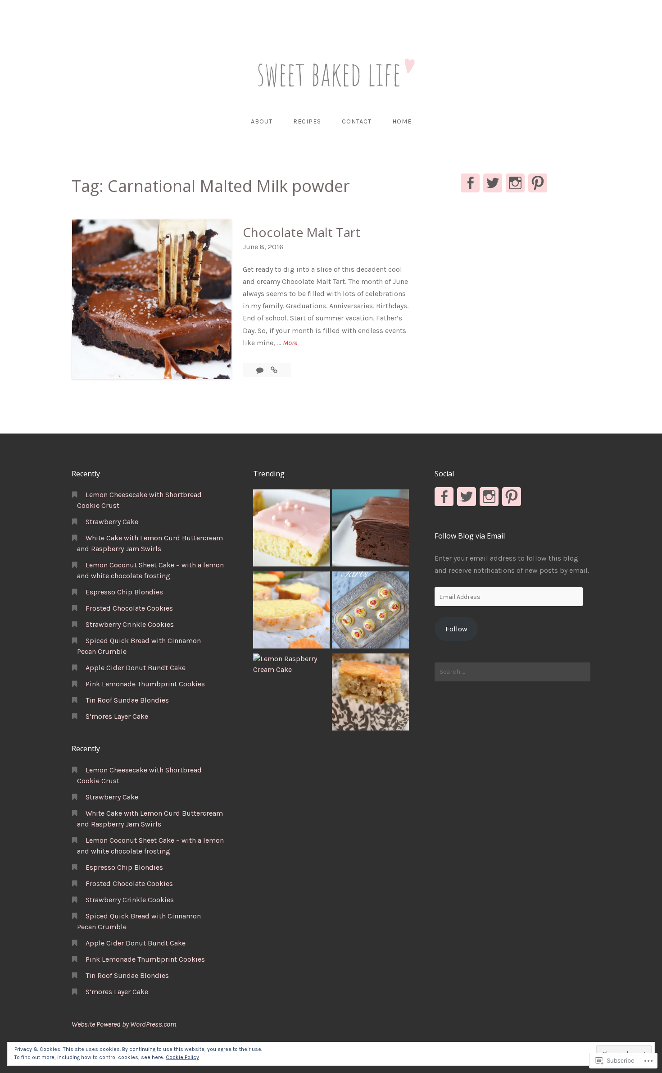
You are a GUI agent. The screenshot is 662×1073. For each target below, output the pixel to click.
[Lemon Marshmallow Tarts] (370, 611)
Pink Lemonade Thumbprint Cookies (145, 684)
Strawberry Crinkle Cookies (130, 624)
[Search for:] (512, 671)
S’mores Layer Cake (117, 716)
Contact (357, 121)
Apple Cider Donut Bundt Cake (136, 667)
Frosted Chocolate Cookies (129, 608)
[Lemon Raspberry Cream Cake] (291, 664)
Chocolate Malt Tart (301, 232)
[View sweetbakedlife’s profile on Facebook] (470, 183)
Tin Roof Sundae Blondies (127, 700)
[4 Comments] (261, 370)
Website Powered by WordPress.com (124, 1024)
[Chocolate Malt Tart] (274, 370)
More (290, 343)
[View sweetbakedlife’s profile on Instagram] (515, 183)
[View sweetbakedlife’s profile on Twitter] (492, 183)
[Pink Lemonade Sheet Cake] (291, 529)
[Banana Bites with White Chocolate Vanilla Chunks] (370, 693)
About (261, 121)
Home (402, 121)
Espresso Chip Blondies (124, 592)
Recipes (307, 121)
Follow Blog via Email (470, 536)
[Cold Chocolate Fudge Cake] (370, 529)
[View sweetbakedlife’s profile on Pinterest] (537, 183)
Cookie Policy (182, 1057)
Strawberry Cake (112, 521)
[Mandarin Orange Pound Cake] (291, 611)
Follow (456, 629)
